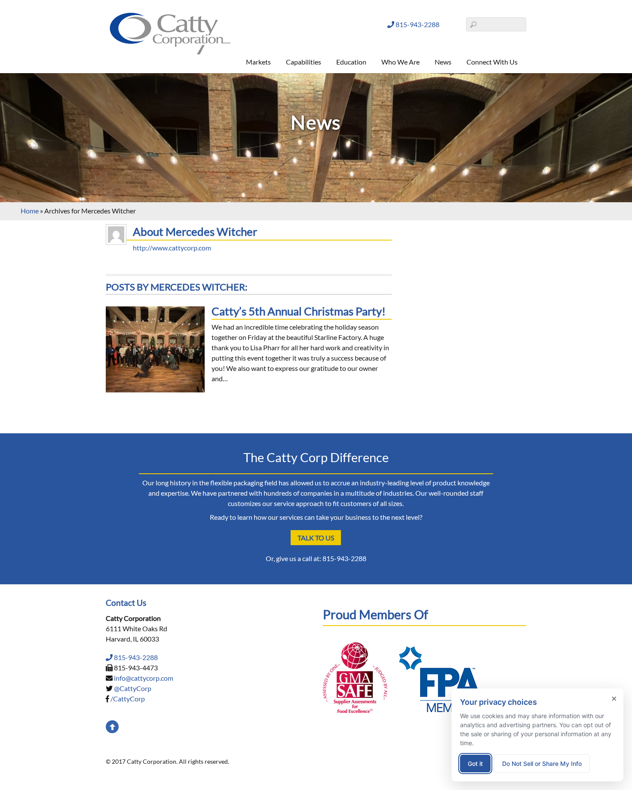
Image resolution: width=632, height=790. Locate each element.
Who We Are (400, 62)
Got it (475, 763)
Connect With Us (492, 62)
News (443, 62)
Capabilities (303, 62)
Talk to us (316, 538)
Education (351, 62)
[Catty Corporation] (170, 52)
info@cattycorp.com (143, 678)
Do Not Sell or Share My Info (542, 763)
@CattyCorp (132, 688)
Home (30, 211)
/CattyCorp (127, 698)
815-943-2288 (416, 24)
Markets (258, 62)
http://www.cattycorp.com (172, 248)
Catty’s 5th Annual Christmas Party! (299, 311)
